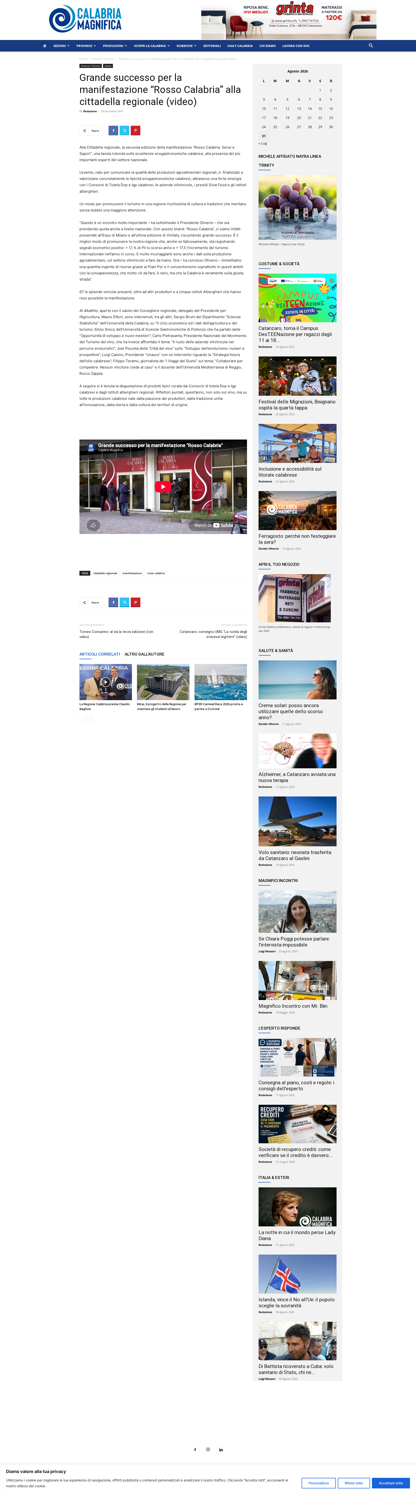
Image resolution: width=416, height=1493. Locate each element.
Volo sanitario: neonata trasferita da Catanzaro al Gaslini (295, 855)
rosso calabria (156, 573)
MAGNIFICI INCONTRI (278, 880)
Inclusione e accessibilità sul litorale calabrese (290, 472)
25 (275, 127)
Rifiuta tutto (354, 1483)
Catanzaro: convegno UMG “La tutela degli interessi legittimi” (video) (213, 634)
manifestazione (132, 573)
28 (310, 127)
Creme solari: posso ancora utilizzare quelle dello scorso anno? (291, 711)
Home (83, 59)
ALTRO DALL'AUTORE (144, 654)
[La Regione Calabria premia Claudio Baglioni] (105, 682)
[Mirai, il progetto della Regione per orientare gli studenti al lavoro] (163, 682)
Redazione (90, 111)
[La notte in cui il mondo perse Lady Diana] (298, 1206)
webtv (107, 65)
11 (275, 108)
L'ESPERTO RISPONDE (279, 1028)
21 (310, 117)
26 (287, 127)
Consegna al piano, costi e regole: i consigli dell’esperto (296, 1086)
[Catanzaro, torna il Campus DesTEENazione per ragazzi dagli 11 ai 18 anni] (298, 298)
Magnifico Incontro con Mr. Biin (293, 1006)
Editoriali (212, 46)
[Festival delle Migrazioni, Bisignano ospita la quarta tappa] (298, 376)
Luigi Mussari (267, 951)
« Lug (263, 143)
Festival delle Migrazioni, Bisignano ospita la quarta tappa (297, 405)
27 (299, 127)
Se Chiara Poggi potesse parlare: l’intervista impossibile (294, 942)
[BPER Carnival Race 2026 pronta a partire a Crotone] (221, 682)
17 (264, 117)
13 (299, 108)
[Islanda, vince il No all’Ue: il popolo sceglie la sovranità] (298, 1274)
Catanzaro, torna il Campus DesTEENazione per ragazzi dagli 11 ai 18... (295, 334)
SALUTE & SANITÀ (276, 650)
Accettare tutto (391, 1483)
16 (331, 108)
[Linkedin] (221, 1450)
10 (264, 108)
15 (320, 108)
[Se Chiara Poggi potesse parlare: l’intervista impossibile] (298, 911)
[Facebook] (113, 130)
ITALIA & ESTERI (274, 1177)
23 (331, 117)
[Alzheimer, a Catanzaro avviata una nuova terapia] (298, 751)
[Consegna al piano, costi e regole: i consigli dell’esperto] (298, 1057)
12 (287, 108)
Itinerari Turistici (103, 59)
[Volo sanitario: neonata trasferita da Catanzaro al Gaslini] (298, 821)
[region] (208, 1478)
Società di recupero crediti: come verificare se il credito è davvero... (295, 1152)
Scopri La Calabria (150, 46)
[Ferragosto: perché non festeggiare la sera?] (298, 510)
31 (264, 136)
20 (299, 117)
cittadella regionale (105, 573)
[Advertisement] (208, 1422)
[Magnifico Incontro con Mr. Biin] (298, 980)
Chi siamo (268, 46)
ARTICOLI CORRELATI (99, 654)
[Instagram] (208, 1449)
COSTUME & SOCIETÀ (279, 263)
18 (275, 117)
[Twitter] (124, 130)
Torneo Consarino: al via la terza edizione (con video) (116, 634)
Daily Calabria (240, 46)
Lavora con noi (295, 46)
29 (320, 127)
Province (84, 46)
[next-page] (90, 719)
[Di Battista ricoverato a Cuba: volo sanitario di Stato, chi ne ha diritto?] (298, 1341)
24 (264, 127)
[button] (371, 46)
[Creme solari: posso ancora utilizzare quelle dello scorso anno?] (298, 679)
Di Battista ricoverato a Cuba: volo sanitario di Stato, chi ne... (296, 1369)
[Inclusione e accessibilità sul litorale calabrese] (298, 443)
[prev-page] (82, 719)
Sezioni (59, 46)
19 (287, 117)
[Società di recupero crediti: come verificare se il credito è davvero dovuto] (298, 1124)
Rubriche (185, 46)
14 (310, 108)
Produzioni (113, 46)
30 (331, 127)
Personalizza (319, 1483)
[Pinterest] (135, 130)
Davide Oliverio (269, 548)
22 (320, 117)
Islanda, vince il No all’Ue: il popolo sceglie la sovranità (297, 1303)
